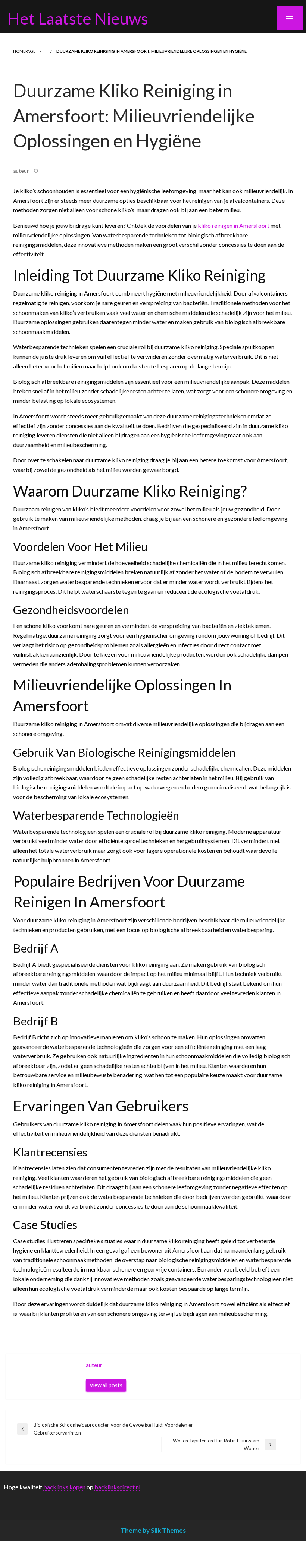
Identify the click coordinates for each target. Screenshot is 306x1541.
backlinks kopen (64, 1486)
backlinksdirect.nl (117, 1486)
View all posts (106, 1385)
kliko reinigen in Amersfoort (233, 225)
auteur (21, 171)
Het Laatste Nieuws (77, 18)
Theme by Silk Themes (153, 1530)
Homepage (24, 51)
